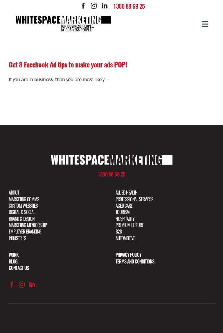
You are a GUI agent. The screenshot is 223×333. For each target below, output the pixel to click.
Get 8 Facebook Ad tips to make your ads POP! (68, 64)
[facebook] (83, 6)
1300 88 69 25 (129, 6)
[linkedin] (104, 6)
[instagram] (94, 6)
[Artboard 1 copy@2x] (111, 157)
